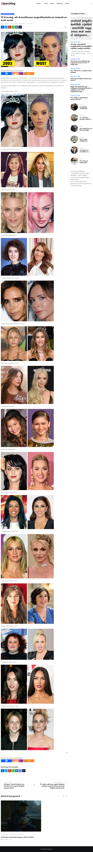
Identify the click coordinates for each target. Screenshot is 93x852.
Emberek (8, 834)
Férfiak (81, 104)
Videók (52, 3)
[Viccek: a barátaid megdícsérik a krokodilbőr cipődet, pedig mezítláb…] (81, 28)
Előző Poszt (9, 782)
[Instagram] (17, 73)
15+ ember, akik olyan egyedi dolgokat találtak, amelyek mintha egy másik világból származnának (52, 786)
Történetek (20, 834)
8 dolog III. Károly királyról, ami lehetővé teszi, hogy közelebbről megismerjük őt (14, 786)
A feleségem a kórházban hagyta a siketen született (17, 837)
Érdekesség (59, 3)
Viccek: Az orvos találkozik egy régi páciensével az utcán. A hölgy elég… (80, 63)
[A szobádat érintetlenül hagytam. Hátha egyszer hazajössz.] (74, 107)
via (66, 752)
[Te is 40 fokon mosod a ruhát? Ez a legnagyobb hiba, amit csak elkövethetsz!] (74, 117)
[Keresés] (91, 3)
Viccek (46, 3)
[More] (28, 73)
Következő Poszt (58, 782)
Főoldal (38, 3)
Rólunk (67, 3)
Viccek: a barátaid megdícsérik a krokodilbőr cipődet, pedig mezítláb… (81, 46)
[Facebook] (6, 73)
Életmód (3, 834)
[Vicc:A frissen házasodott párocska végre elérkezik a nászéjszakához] (74, 161)
